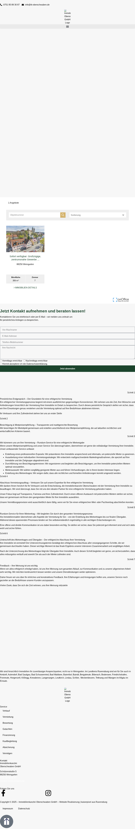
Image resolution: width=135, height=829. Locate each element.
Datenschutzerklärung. (37, 364)
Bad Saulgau (24, 674)
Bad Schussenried (40, 674)
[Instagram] (48, 793)
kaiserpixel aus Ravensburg (94, 802)
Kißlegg (25, 678)
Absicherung (9, 747)
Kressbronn (35, 678)
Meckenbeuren (88, 678)
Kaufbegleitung (10, 741)
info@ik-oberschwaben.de (12, 781)
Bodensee (106, 674)
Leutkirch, (59, 678)
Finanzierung (9, 735)
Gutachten (7, 729)
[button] (67, 26)
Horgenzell (15, 678)
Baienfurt (67, 674)
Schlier (76, 678)
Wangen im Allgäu (116, 678)
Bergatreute (85, 674)
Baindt (76, 674)
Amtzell (3, 674)
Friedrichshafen (119, 674)
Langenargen (48, 678)
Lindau (68, 678)
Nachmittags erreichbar (36, 361)
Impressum (8, 808)
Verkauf (6, 711)
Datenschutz (24, 808)
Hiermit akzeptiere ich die (25, 364)
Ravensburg (103, 671)
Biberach (96, 674)
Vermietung (8, 717)
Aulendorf (12, 674)
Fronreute (4, 678)
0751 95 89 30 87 (8, 778)
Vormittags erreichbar (12, 361)
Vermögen (7, 753)
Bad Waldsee (56, 674)
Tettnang (100, 678)
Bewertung (8, 723)
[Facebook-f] (3, 793)
